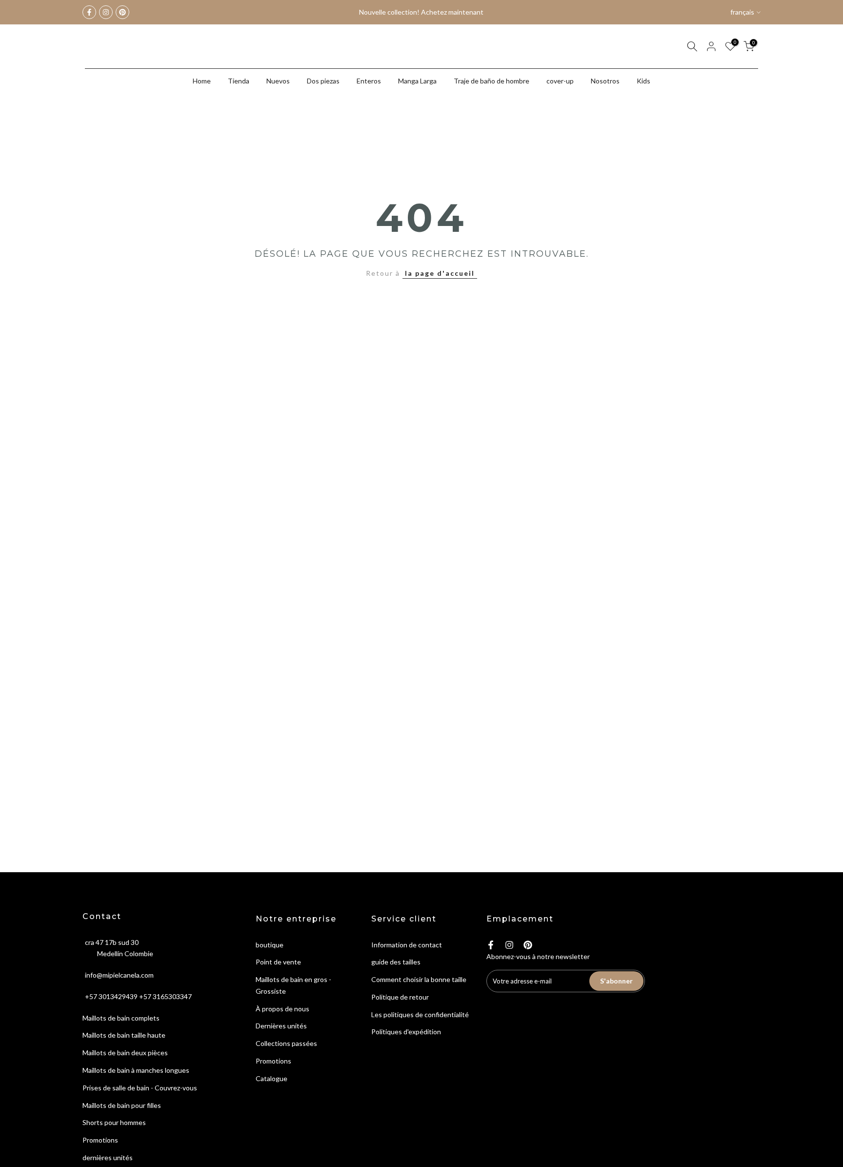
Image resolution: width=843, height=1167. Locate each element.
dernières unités (107, 1157)
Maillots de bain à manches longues (135, 1070)
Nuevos (278, 81)
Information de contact (406, 945)
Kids (643, 81)
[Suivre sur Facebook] (89, 12)
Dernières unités (281, 1026)
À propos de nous (282, 1008)
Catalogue (271, 1078)
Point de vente (278, 962)
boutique (269, 945)
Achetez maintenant (452, 12)
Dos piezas (323, 81)
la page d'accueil (440, 273)
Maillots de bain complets (121, 1018)
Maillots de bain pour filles (121, 1105)
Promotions (100, 1140)
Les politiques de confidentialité (420, 1014)
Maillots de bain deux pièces (125, 1052)
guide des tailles (396, 962)
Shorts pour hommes (114, 1122)
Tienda (238, 81)
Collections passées (286, 1043)
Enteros (369, 81)
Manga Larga (417, 81)
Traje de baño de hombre (491, 81)
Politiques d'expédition (406, 1031)
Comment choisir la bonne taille (418, 979)
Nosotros (605, 81)
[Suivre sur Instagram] (106, 12)
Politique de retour (400, 997)
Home (202, 81)
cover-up (560, 81)
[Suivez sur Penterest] (122, 12)
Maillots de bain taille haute (123, 1035)
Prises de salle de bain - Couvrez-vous (139, 1088)
